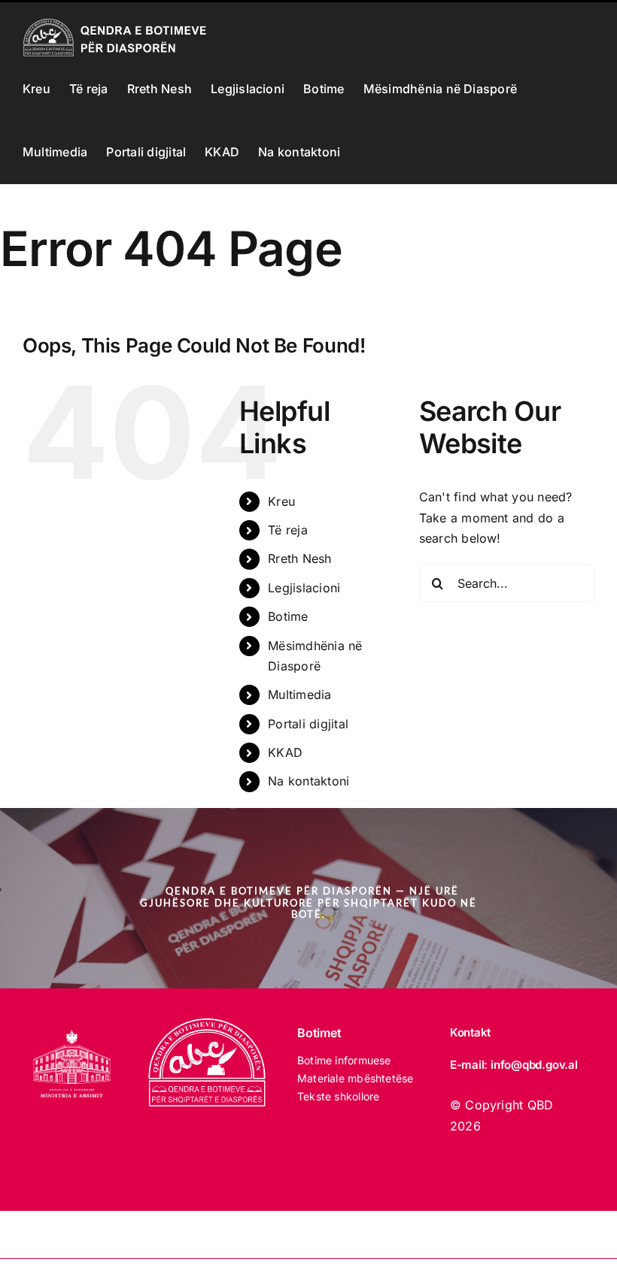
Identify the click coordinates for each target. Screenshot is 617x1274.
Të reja (288, 529)
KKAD (285, 752)
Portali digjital (308, 723)
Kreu (281, 501)
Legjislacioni (304, 587)
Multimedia (299, 694)
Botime (288, 616)
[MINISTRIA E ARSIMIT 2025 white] (72, 1024)
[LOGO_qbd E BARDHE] (209, 1024)
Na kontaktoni (308, 780)
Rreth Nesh (299, 558)
